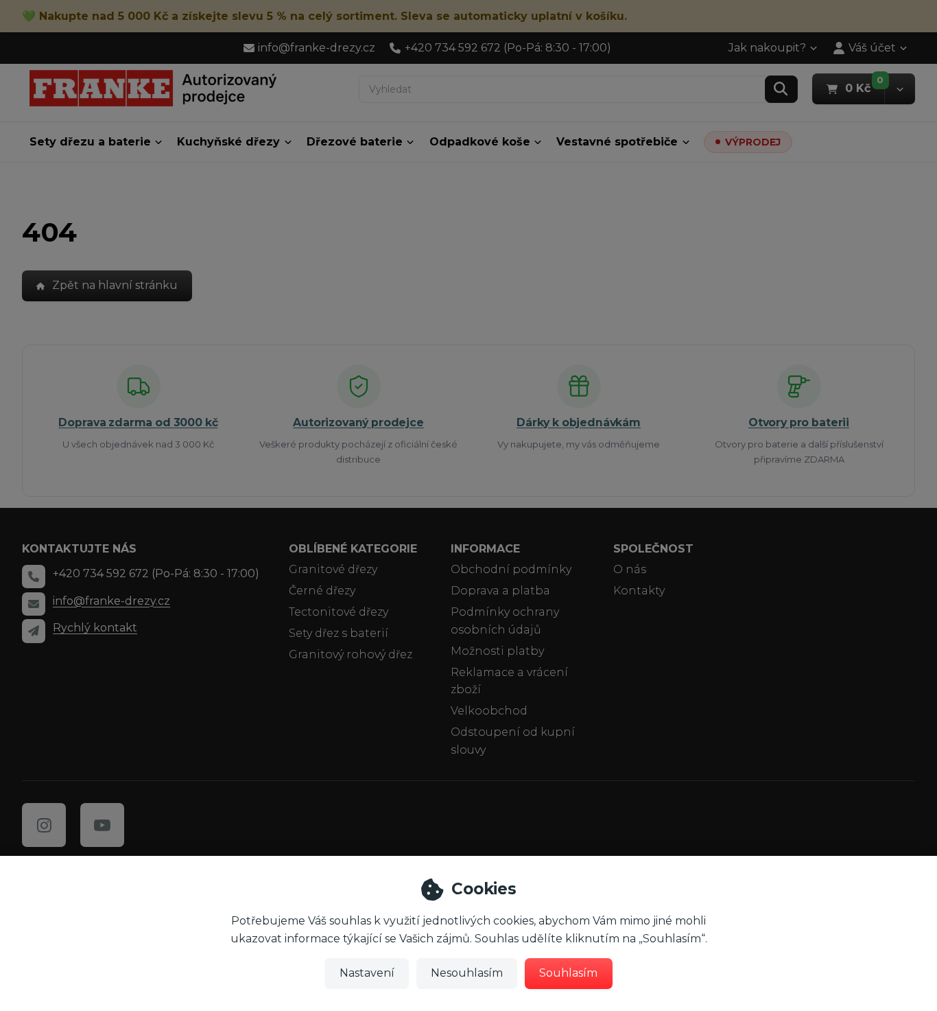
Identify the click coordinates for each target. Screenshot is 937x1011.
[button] (899, 88)
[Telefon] (33, 576)
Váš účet (872, 47)
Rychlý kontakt (95, 627)
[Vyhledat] (781, 89)
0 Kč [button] (864, 88)
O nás (629, 569)
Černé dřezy (322, 590)
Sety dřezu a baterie (90, 141)
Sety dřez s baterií (338, 633)
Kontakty (639, 590)
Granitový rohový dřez (350, 654)
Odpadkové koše (479, 141)
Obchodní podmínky (511, 569)
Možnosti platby (497, 651)
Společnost (653, 548)
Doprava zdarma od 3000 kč (137, 422)
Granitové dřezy (333, 569)
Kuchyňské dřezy (228, 141)
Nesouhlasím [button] (467, 972)
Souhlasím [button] (568, 972)
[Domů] (152, 88)
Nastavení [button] (367, 972)
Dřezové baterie (355, 141)
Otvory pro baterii (798, 422)
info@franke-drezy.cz (111, 600)
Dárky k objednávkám (579, 422)
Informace (485, 548)
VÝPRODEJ (753, 142)
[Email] (33, 604)
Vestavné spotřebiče (617, 141)
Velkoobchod (489, 710)
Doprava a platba (500, 590)
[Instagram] (44, 825)
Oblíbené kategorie (353, 548)
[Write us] (33, 630)
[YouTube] (102, 825)
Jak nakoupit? (767, 47)
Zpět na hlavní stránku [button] (115, 285)
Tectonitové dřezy (338, 611)
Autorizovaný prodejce (358, 422)
